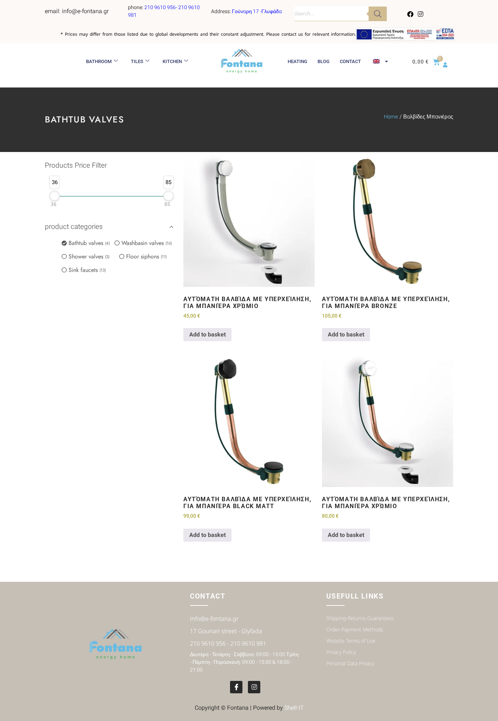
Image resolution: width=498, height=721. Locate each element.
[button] (110, 227)
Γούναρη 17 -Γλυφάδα (257, 11)
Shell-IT (294, 708)
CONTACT (350, 61)
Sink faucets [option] (87, 270)
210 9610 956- (161, 7)
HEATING (297, 61)
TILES (137, 61)
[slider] (54, 196)
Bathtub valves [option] (89, 243)
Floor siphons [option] (146, 256)
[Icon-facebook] (236, 687)
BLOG (324, 61)
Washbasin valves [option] (146, 243)
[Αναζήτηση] (378, 14)
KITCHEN (172, 61)
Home (391, 117)
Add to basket (207, 334)
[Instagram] (420, 14)
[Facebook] (410, 14)
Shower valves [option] (88, 256)
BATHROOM (99, 61)
